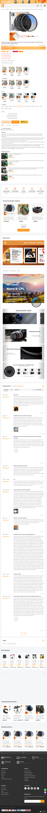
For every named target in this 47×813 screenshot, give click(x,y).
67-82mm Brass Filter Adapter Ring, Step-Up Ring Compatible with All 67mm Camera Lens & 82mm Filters (40, 717)
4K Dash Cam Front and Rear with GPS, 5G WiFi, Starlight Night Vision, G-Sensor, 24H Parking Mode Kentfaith (27, 674)
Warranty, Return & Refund (29, 775)
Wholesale (26, 780)
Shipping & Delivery (28, 774)
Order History (4, 789)
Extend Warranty (4, 792)
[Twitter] (32, 788)
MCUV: (2, 65)
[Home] (2, 5)
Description (6, 270)
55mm (26, 106)
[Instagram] (29, 788)
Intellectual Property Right (29, 777)
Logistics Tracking (5, 794)
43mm (11, 106)
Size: (3, 104)
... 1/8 (23, 633)
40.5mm (7, 106)
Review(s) (11, 45)
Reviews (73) (13, 270)
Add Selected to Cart (23, 230)
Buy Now (15, 121)
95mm (10, 108)
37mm (3, 106)
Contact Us (3, 772)
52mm (22, 106)
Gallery (2, 777)
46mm (14, 106)
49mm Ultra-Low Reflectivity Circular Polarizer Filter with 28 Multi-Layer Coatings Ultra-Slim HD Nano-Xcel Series (26, 161)
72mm (40, 106)
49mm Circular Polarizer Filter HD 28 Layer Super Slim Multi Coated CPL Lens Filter (25, 175)
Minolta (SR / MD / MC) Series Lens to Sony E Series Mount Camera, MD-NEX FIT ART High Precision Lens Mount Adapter (37, 218)
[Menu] (37, 5)
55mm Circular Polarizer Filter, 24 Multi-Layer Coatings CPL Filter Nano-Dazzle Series (23, 218)
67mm (37, 106)
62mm (33, 106)
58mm (29, 106)
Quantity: (3, 111)
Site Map (3, 774)
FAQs (18, 270)
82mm (6, 108)
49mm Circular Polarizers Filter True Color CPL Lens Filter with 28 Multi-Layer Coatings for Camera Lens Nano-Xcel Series (26, 154)
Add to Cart (6, 122)
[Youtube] (35, 788)
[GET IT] (13, 61)
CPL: (4, 78)
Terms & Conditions (28, 772)
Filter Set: (3, 91)
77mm (3, 108)
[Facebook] (25, 788)
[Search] (41, 5)
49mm (18, 106)
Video (2, 775)
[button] (6, 317)
